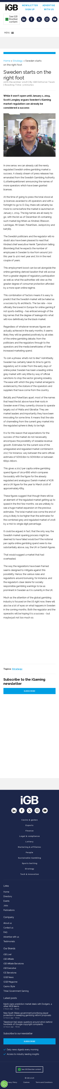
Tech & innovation (29, 874)
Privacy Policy (12, 1082)
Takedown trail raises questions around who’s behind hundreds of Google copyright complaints (27, 1023)
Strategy (18, 60)
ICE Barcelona (9, 973)
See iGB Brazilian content (12, 19)
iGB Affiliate (8, 959)
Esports (29, 825)
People (29, 853)
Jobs (5, 905)
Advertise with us (11, 937)
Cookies (26, 1082)
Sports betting (29, 863)
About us (7, 923)
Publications (9, 910)
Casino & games (29, 820)
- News (16, 1009)
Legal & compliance (29, 836)
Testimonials (9, 941)
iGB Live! (7, 954)
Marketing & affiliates (29, 847)
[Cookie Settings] (4, 1084)
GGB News (8, 977)
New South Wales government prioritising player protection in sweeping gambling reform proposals (27, 1014)
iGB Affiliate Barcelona (13, 963)
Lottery (29, 842)
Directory (7, 896)
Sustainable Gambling (29, 858)
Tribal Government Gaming (16, 991)
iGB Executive (9, 968)
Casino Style (9, 986)
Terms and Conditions (44, 1082)
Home (6, 60)
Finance (29, 831)
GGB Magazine (10, 982)
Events (6, 901)
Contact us (8, 928)
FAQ (5, 932)
